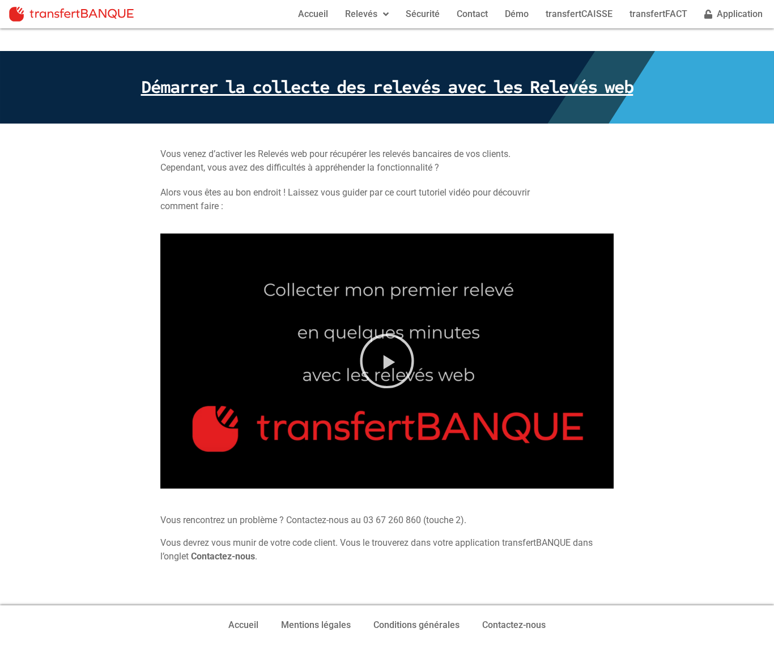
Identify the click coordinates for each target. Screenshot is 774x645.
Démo (517, 14)
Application (737, 14)
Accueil (313, 14)
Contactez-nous (514, 624)
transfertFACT (658, 14)
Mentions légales (316, 624)
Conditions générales (416, 624)
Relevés (361, 14)
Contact (472, 14)
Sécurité (423, 14)
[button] (387, 361)
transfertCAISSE (579, 14)
